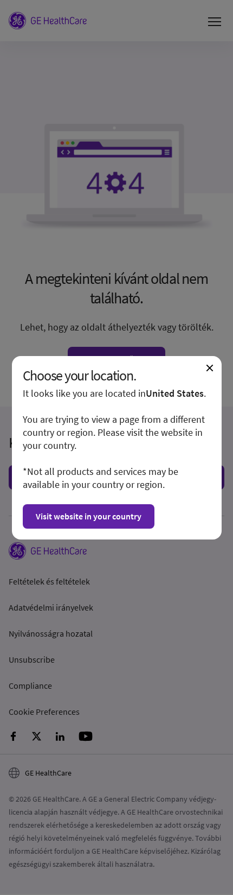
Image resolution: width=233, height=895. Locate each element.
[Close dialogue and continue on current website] (209, 367)
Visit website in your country (88, 516)
